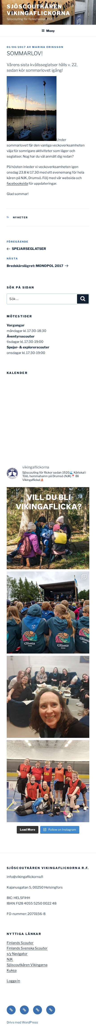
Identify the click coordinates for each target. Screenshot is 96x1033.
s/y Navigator (17, 954)
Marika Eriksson (47, 47)
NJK (10, 959)
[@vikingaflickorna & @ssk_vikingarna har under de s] (48, 612)
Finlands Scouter (20, 943)
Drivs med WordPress (22, 1022)
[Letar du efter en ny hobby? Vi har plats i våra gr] (48, 528)
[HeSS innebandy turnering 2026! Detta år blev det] (48, 781)
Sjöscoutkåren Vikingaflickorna (38, 9)
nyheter (20, 217)
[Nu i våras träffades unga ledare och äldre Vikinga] (48, 697)
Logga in (13, 981)
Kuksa (12, 970)
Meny (50, 31)
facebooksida (17, 184)
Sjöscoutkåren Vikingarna (27, 965)
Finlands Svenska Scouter (27, 948)
